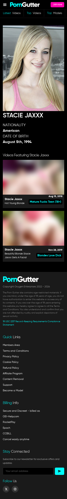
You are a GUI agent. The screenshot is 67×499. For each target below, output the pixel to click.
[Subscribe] (59, 471)
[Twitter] (6, 489)
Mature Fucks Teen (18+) (45, 201)
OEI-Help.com (11, 416)
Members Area (11, 345)
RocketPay (9, 422)
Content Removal (13, 379)
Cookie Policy (10, 362)
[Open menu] (5, 5)
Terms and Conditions (16, 351)
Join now (57, 4)
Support (7, 385)
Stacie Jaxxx (13, 199)
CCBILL (7, 433)
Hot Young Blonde (15, 203)
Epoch (6, 428)
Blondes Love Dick (49, 255)
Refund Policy (11, 368)
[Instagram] (15, 489)
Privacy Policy (11, 356)
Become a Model (13, 390)
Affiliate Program (13, 373)
